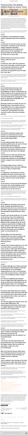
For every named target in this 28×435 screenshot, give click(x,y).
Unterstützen (4, 405)
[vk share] (9, 413)
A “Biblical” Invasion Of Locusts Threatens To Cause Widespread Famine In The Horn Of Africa (11, 385)
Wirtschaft (12, 3)
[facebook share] (1, 413)
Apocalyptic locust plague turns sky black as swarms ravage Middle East (8, 386)
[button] (14, 12)
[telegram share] (11, 413)
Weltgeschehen (9, 3)
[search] (26, 1)
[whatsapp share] (8, 413)
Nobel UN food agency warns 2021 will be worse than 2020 (7, 387)
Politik (1, 3)
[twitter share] (2, 413)
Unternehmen (4, 3)
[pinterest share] (5, 413)
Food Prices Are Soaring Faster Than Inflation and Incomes (7, 383)
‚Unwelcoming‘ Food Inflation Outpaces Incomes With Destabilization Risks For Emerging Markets (11, 384)
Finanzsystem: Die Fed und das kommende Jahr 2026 (10, 428)
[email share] (4, 413)
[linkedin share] (7, 413)
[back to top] (26, 433)
